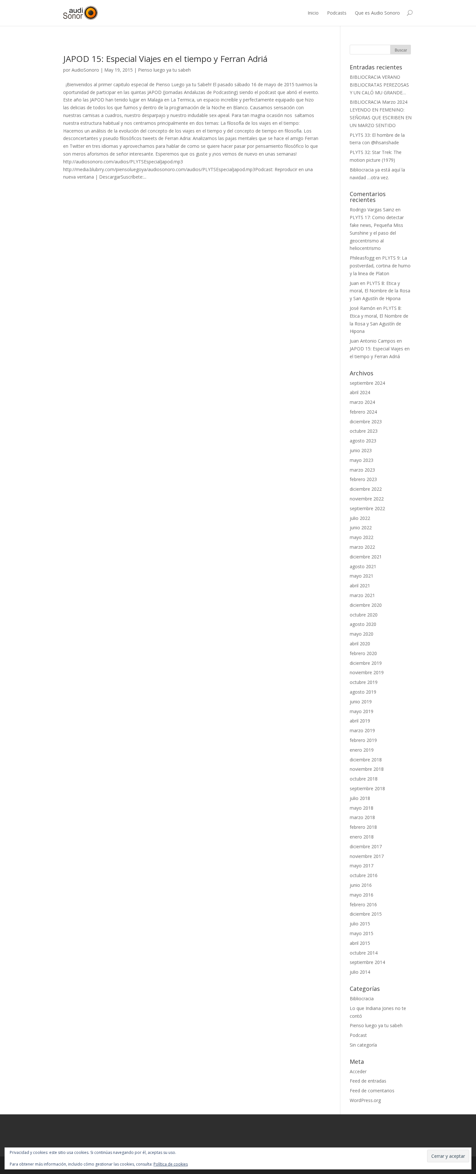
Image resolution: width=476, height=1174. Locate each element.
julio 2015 (360, 924)
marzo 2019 (362, 730)
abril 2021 (360, 585)
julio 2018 (360, 798)
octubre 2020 (364, 615)
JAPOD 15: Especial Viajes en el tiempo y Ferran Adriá (165, 59)
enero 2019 (362, 750)
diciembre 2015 (366, 914)
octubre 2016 (364, 875)
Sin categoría (363, 1045)
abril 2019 (360, 721)
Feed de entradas (368, 1081)
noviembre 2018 (367, 769)
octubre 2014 (364, 953)
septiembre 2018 (367, 788)
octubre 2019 (364, 682)
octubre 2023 (364, 431)
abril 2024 (360, 392)
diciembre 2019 (366, 663)
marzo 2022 (362, 547)
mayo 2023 (361, 460)
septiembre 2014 (367, 962)
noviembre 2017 (367, 856)
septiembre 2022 (367, 508)
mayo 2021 (361, 576)
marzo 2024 (362, 402)
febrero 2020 (363, 653)
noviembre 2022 (367, 499)
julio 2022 (360, 518)
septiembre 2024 (367, 383)
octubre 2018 (364, 779)
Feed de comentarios (372, 1090)
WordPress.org (365, 1100)
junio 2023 (361, 450)
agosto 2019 (363, 692)
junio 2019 (361, 702)
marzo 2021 (362, 595)
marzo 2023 (362, 470)
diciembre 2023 (366, 421)
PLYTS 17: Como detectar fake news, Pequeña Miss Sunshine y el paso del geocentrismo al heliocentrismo (377, 232)
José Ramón (362, 308)
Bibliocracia (362, 998)
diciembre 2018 (366, 760)
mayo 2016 (361, 895)
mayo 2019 (361, 711)
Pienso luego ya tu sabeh (164, 70)
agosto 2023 (363, 441)
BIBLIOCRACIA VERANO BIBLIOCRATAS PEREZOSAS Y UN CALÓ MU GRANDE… (379, 85)
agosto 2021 (363, 566)
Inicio (313, 13)
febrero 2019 (363, 740)
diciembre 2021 (366, 557)
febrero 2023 (363, 479)
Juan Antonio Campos (372, 341)
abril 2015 (360, 943)
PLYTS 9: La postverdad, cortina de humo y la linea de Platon (380, 265)
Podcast (358, 1035)
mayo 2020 (361, 634)
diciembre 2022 (366, 489)
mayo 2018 (361, 808)
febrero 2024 (363, 412)
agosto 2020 (363, 624)
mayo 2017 (361, 866)
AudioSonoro (85, 70)
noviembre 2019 (367, 672)
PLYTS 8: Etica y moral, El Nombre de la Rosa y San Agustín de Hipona (380, 291)
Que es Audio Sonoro (377, 13)
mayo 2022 (361, 537)
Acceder (358, 1071)
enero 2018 (362, 837)
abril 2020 (360, 643)
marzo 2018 (362, 817)
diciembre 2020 (366, 605)
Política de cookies (170, 1164)
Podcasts (336, 13)
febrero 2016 (363, 904)
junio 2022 (361, 527)
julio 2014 (360, 972)
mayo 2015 (361, 933)
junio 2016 (361, 885)
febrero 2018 (363, 827)
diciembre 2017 (366, 846)
